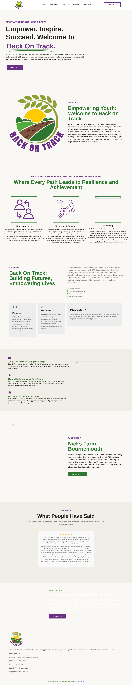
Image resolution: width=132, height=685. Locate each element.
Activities (76, 5)
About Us (65, 5)
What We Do (54, 5)
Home (43, 5)
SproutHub (81, 681)
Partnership (87, 5)
